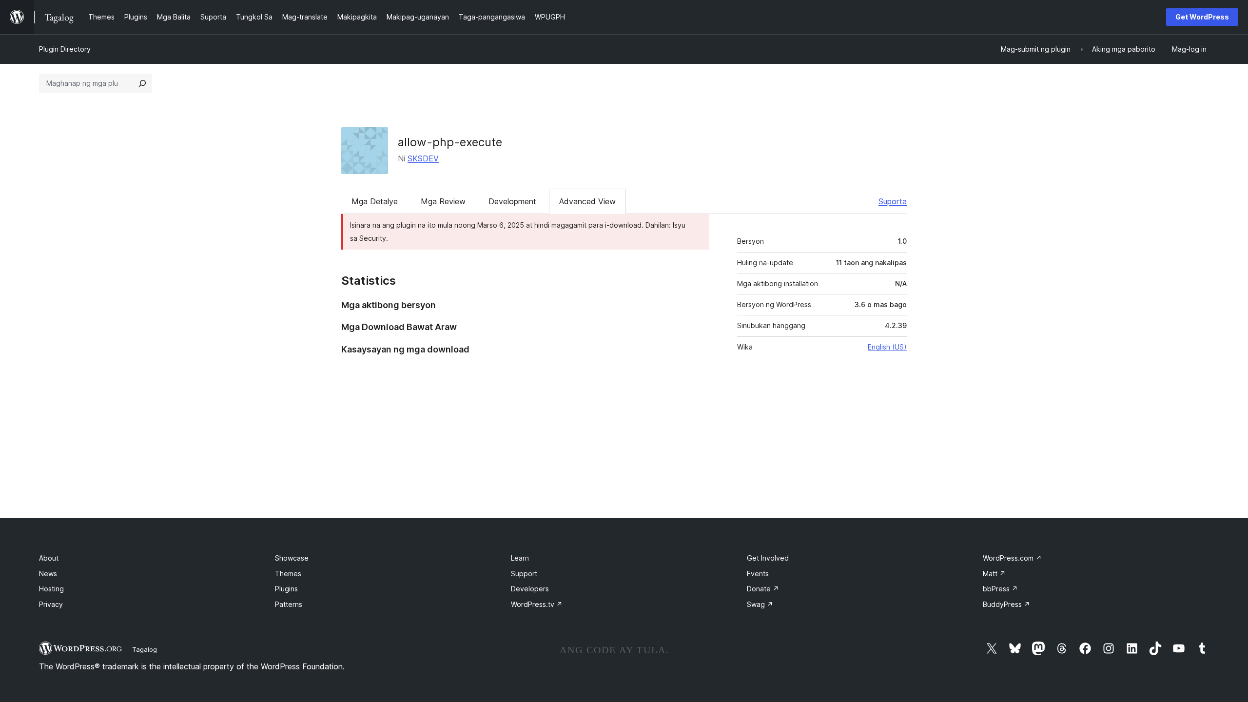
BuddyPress (1006, 604)
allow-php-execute (450, 142)
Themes (288, 573)
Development (512, 201)
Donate (763, 589)
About (48, 558)
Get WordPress (1202, 17)
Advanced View (587, 201)
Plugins (286, 589)
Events (758, 573)
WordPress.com (1012, 558)
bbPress (1000, 589)
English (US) (887, 347)
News (48, 573)
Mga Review (443, 201)
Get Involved (768, 558)
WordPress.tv (537, 604)
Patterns (288, 604)
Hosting (51, 589)
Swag (760, 604)
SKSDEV (423, 158)
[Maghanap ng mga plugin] (142, 83)
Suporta (892, 201)
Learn (520, 558)
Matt (994, 573)
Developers (530, 589)
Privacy (51, 604)
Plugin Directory (65, 49)
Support (524, 573)
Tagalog (144, 649)
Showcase (292, 558)
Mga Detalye (374, 201)
